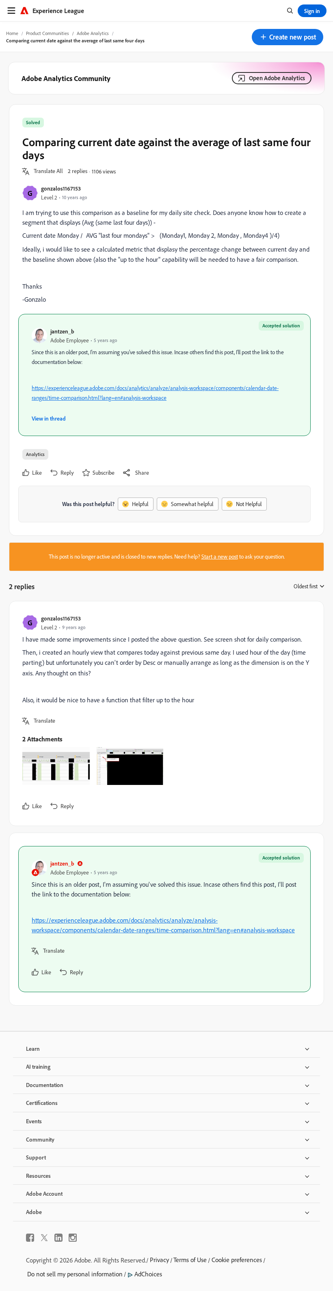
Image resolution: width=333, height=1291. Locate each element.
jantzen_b (62, 331)
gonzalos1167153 (61, 188)
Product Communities (47, 33)
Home (12, 33)
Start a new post (219, 556)
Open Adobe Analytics (277, 78)
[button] (287, 37)
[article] (164, 713)
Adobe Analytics (93, 33)
